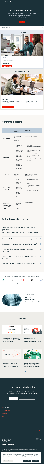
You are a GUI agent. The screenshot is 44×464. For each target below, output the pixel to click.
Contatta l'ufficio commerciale (27, 398)
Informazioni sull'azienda (7, 423)
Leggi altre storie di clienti (21, 283)
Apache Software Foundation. (8, 450)
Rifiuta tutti (27, 460)
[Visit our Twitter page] (7, 444)
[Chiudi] (39, 453)
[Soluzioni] (7, 416)
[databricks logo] (5, 407)
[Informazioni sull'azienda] (13, 423)
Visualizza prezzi (13, 398)
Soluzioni (4, 416)
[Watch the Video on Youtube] (13, 444)
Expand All (40, 223)
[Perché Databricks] (11, 410)
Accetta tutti (35, 460)
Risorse (3, 420)
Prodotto (4, 413)
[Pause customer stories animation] (42, 280)
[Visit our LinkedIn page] (3, 444)
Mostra (22, 21)
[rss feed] (9, 444)
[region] (21, 457)
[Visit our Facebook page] (5, 444)
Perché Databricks (6, 410)
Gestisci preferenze (7, 460)
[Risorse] (6, 420)
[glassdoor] (11, 444)
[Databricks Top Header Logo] (7, 1)
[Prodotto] (7, 413)
